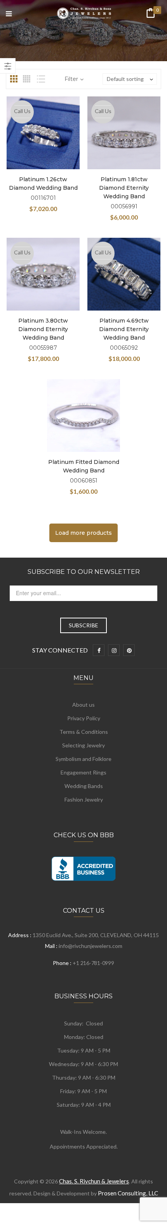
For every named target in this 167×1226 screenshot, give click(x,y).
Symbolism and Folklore (83, 759)
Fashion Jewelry (83, 799)
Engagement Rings (83, 772)
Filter (71, 79)
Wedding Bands (83, 786)
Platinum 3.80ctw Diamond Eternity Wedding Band (43, 329)
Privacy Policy (83, 718)
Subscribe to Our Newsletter (84, 571)
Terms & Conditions (83, 731)
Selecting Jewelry (83, 745)
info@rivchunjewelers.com (90, 946)
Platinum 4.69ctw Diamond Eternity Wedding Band (124, 329)
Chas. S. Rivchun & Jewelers (94, 1181)
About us (83, 704)
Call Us (22, 111)
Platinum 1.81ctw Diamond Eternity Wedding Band (124, 188)
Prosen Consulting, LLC (128, 1193)
